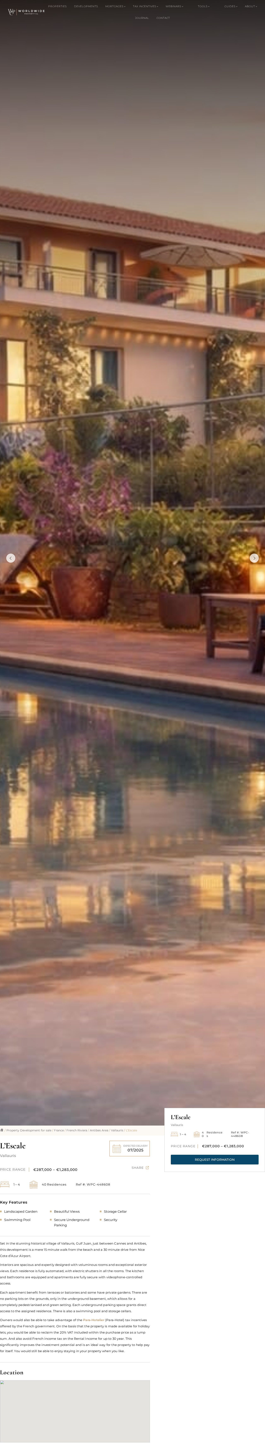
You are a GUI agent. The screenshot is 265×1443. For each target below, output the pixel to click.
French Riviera (76, 1130)
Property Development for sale (28, 1130)
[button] (215, 1159)
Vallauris (117, 1130)
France (59, 1130)
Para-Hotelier (93, 1320)
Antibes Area (99, 1130)
